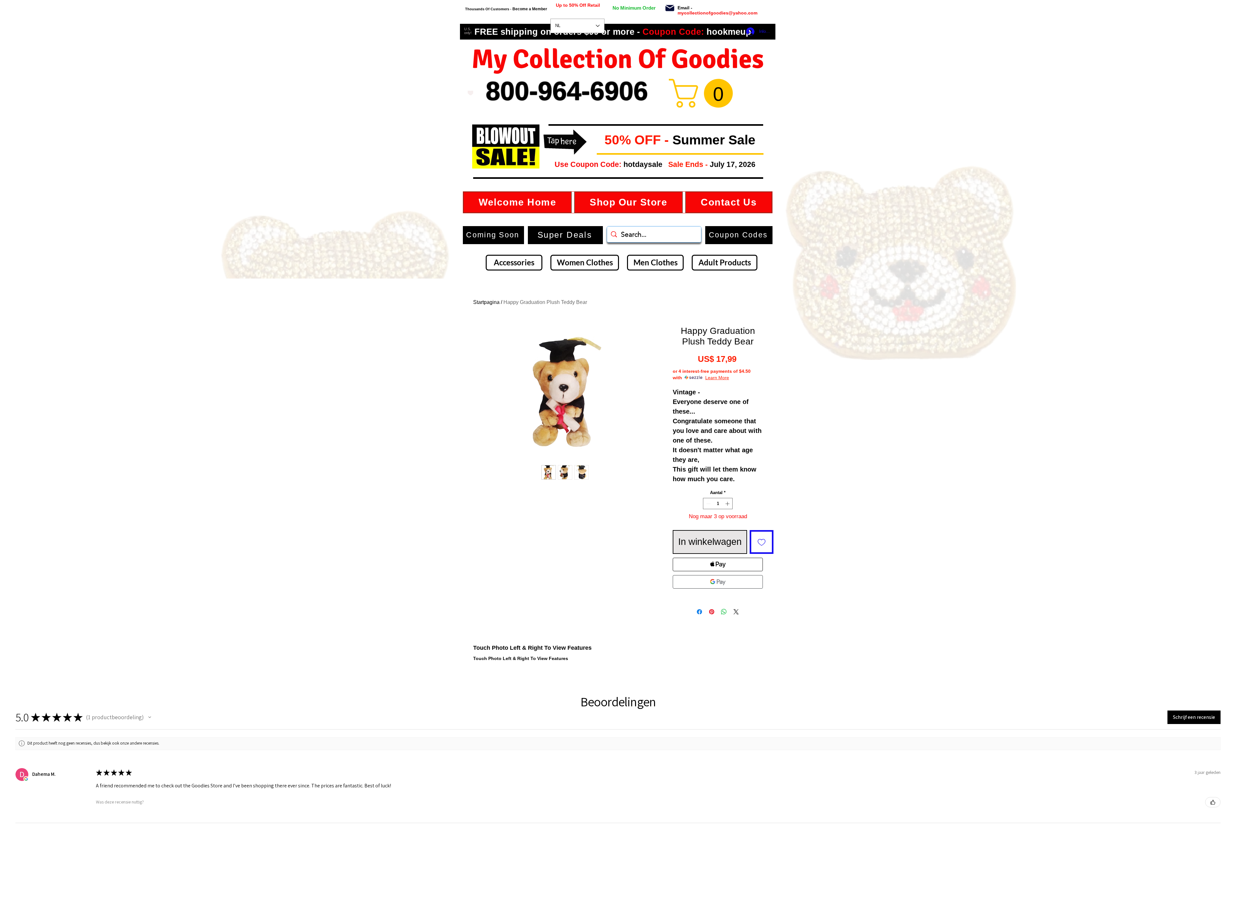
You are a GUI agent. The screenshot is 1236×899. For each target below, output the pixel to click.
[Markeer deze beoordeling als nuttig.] (1213, 802)
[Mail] (670, 8)
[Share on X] (736, 612)
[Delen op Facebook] (699, 612)
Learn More (717, 377)
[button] (599, 140)
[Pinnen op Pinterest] (712, 612)
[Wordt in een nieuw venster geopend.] (26, 778)
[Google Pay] (718, 582)
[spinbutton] (718, 503)
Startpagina (486, 302)
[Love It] (470, 93)
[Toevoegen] (761, 542)
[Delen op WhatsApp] (724, 612)
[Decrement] (708, 503)
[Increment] (728, 503)
